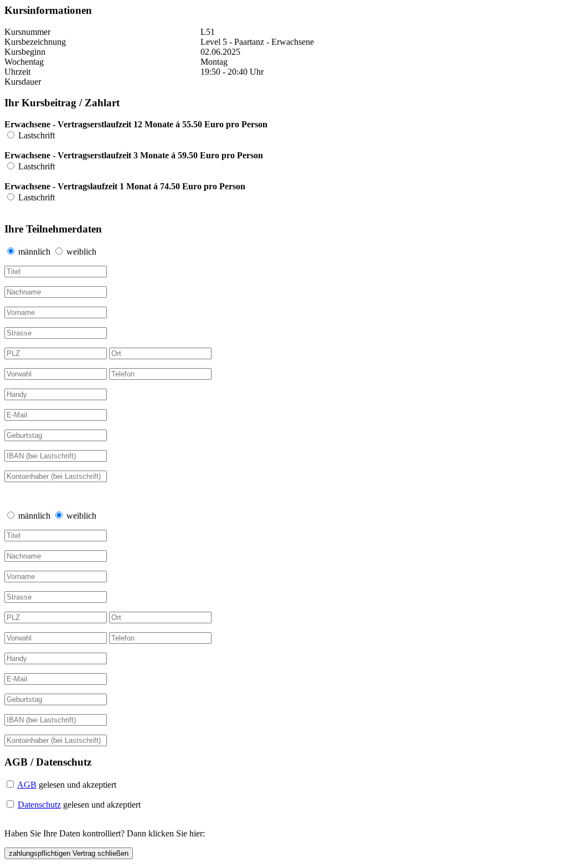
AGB (27, 784)
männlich (35, 251)
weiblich (81, 251)
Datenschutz (39, 804)
